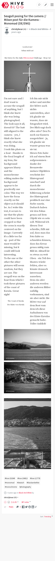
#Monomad (28, 58)
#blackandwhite (33, 482)
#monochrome (11, 487)
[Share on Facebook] (23, 506)
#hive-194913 (22, 478)
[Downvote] (8, 502)
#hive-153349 (10, 478)
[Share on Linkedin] (33, 506)
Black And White (39, 29)
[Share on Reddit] (29, 506)
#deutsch (20, 482)
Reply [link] (11, 507)
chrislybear (18, 29)
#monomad (9, 482)
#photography (25, 487)
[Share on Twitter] (26, 506)
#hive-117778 (35, 478)
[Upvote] (5, 502)
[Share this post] (35, 507)
